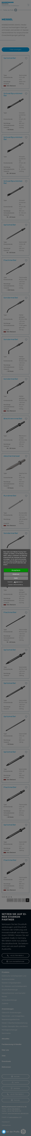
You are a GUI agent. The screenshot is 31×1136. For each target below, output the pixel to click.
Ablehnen (15, 574)
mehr (16, 578)
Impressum (10, 584)
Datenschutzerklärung (18, 584)
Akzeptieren (16, 570)
